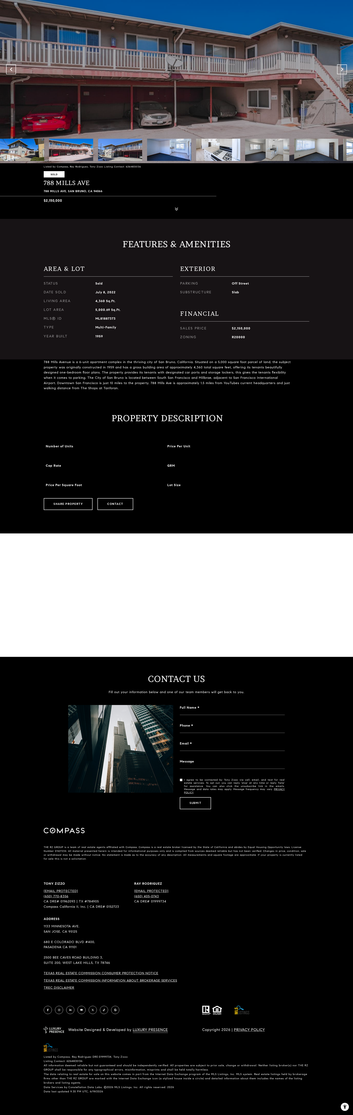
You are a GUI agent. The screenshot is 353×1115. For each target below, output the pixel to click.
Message (187, 761)
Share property (68, 504)
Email (184, 743)
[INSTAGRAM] (59, 1010)
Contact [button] (115, 504)
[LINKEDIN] (70, 1010)
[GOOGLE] (115, 1010)
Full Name (188, 707)
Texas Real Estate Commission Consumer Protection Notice (101, 973)
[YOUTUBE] (81, 1010)
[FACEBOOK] (48, 1010)
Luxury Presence (150, 1029)
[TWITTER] (93, 1010)
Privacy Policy (249, 1029)
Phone (185, 725)
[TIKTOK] (104, 1010)
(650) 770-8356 (56, 896)
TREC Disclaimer (59, 988)
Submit (195, 803)
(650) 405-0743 (146, 896)
